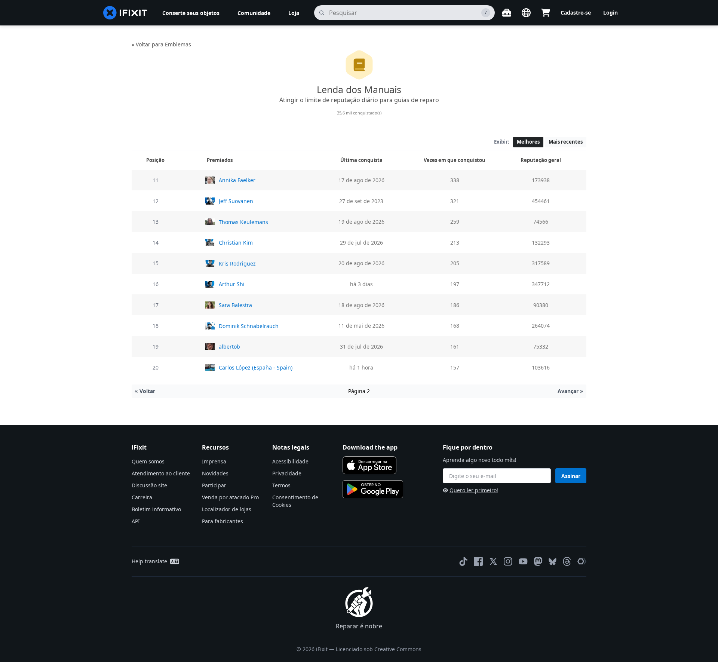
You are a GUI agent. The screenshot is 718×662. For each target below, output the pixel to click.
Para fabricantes (222, 521)
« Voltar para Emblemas (161, 44)
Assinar (570, 475)
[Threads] (566, 561)
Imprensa (214, 461)
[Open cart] (545, 12)
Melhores (528, 141)
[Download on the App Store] (369, 465)
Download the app (370, 447)
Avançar (570, 391)
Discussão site (149, 485)
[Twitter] (493, 561)
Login (610, 12)
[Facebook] (478, 561)
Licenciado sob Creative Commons (378, 649)
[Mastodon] (538, 561)
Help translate (149, 561)
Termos (281, 485)
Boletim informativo (156, 509)
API (136, 521)
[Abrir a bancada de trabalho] (506, 12)
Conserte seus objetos (191, 12)
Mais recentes (566, 141)
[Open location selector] (526, 12)
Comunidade (253, 12)
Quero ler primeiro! (473, 490)
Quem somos (148, 461)
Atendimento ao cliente (161, 473)
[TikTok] (463, 561)
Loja (293, 12)
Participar (214, 485)
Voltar (145, 391)
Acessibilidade (290, 461)
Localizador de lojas (226, 509)
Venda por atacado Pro (230, 497)
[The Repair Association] (581, 561)
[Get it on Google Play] (373, 489)
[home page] (125, 12)
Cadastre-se (576, 12)
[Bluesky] (552, 562)
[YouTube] (523, 561)
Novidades (215, 473)
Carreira (142, 497)
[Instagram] (508, 561)
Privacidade (286, 473)
